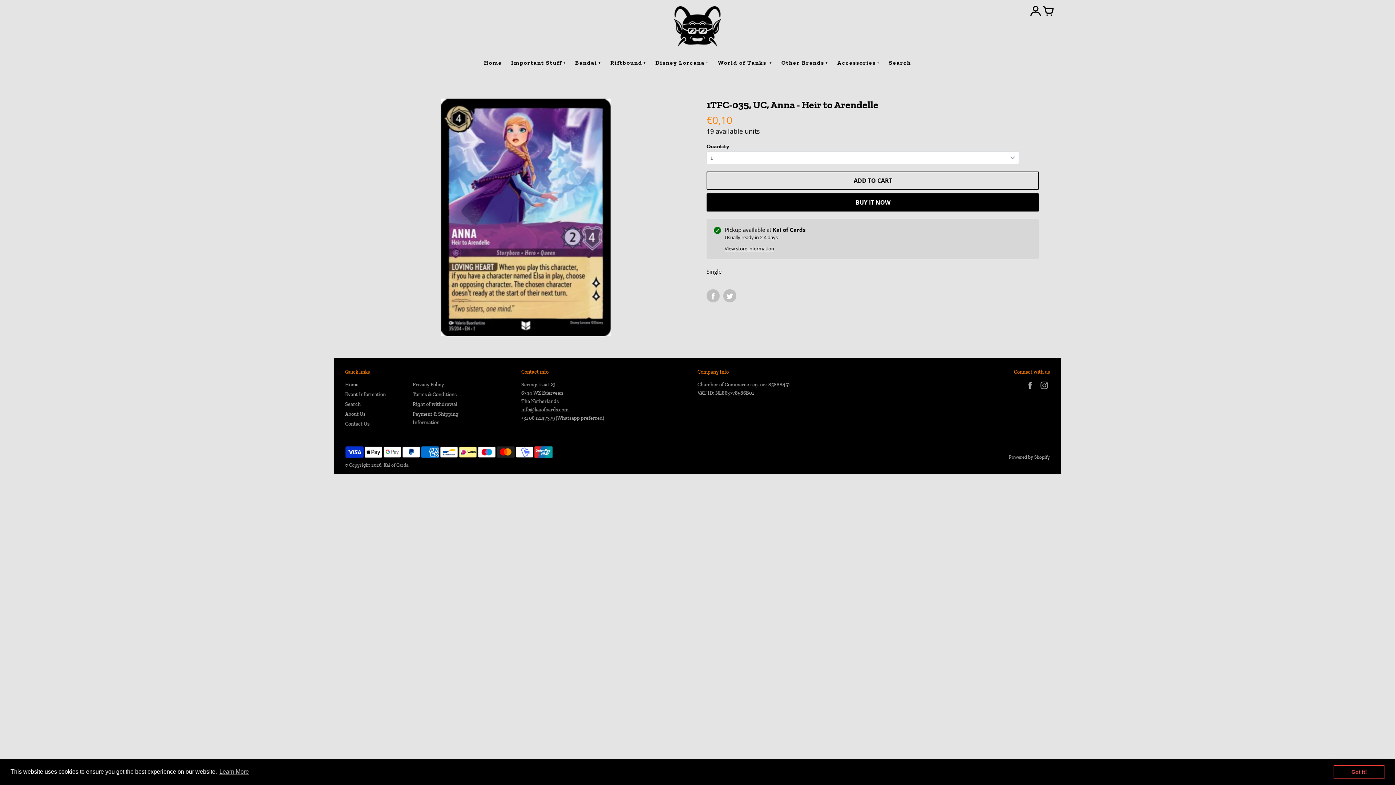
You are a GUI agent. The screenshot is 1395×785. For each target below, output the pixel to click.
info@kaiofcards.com (545, 410)
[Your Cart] (1048, 11)
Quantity (718, 146)
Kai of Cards (396, 465)
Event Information (365, 394)
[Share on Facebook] (713, 295)
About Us (355, 414)
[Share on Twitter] (729, 295)
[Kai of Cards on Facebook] (1030, 390)
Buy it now (873, 202)
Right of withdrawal (435, 404)
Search (353, 404)
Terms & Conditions (435, 394)
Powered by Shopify (1029, 457)
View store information (749, 248)
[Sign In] (1035, 11)
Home (352, 385)
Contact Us (357, 424)
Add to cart (873, 181)
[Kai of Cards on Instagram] (1044, 390)
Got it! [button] (1359, 772)
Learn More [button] (234, 772)
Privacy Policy (428, 385)
